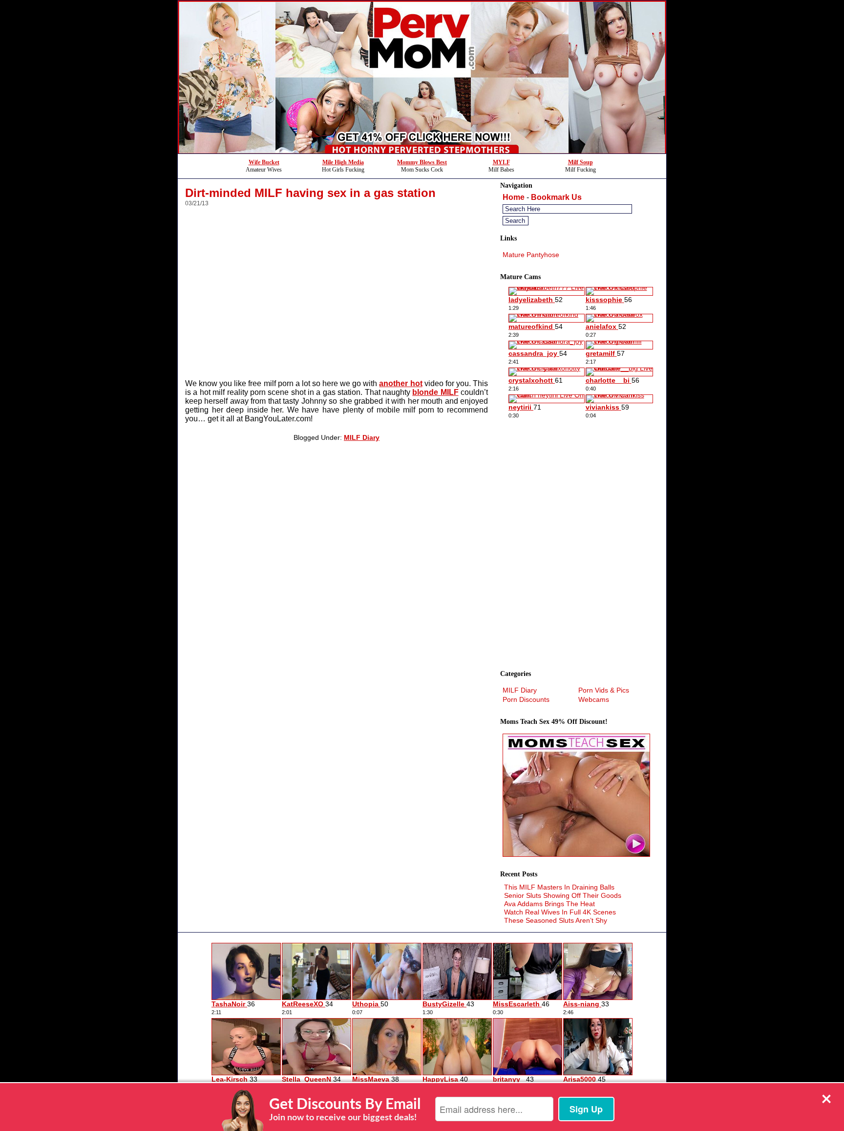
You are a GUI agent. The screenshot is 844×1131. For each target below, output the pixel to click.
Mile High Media (343, 162)
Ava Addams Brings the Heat (549, 904)
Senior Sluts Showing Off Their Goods (562, 895)
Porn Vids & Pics (603, 690)
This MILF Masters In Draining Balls (559, 887)
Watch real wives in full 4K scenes (560, 912)
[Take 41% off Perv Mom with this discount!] (422, 151)
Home (514, 197)
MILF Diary (362, 437)
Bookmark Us (556, 197)
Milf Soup (580, 162)
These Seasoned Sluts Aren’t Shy (555, 920)
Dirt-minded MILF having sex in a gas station (310, 192)
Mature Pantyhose (531, 255)
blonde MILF (435, 392)
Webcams (593, 699)
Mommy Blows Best (422, 162)
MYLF (501, 162)
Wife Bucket (264, 162)
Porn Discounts (526, 699)
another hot (400, 383)
